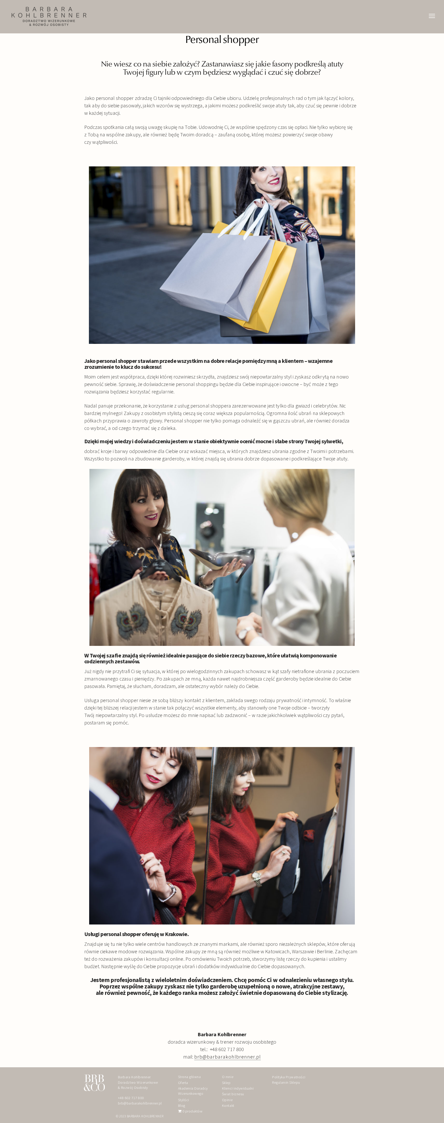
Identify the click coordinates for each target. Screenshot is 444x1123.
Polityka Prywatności (288, 1077)
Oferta (183, 1082)
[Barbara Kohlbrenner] (49, 16)
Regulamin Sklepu (286, 1082)
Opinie (227, 1100)
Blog (181, 1105)
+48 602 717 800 (131, 1098)
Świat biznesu (233, 1094)
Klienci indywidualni (238, 1088)
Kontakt (228, 1105)
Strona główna (189, 1076)
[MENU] (432, 10)
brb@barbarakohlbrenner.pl (227, 1056)
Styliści (183, 1100)
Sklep (226, 1082)
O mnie (227, 1076)
